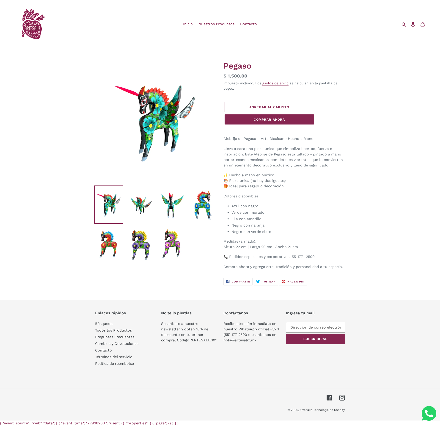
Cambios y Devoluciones (116, 343)
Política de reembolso (114, 363)
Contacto (103, 350)
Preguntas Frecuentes (114, 337)
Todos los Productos (113, 330)
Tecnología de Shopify (329, 410)
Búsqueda (104, 323)
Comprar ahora (269, 119)
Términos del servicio (113, 357)
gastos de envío (275, 83)
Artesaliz (306, 410)
